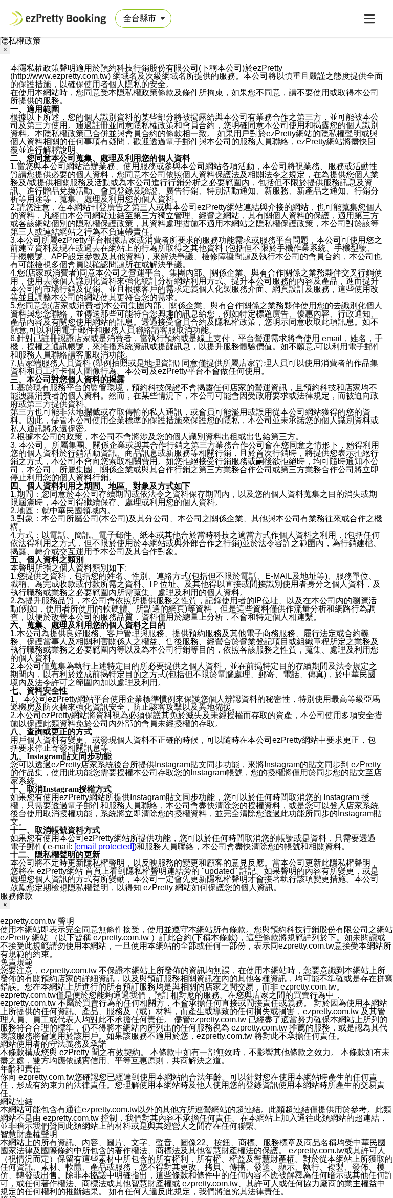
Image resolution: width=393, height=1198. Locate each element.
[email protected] (104, 846)
